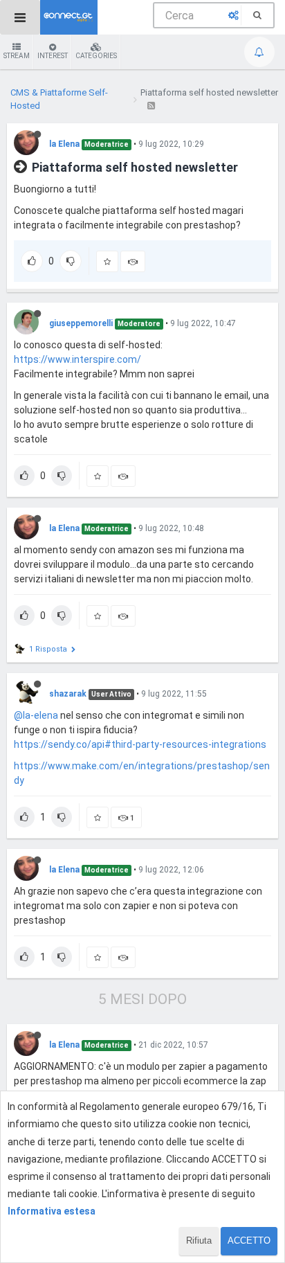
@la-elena (36, 715)
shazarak (67, 694)
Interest (52, 56)
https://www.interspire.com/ (77, 359)
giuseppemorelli (81, 323)
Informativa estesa (51, 1211)
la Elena (64, 144)
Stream (16, 56)
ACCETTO (249, 1240)
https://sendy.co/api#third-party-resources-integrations (140, 744)
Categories (96, 56)
